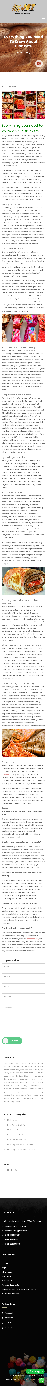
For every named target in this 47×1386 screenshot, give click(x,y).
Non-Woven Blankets (16, 1125)
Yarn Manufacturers (10, 1293)
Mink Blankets (13, 1120)
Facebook (9, 1313)
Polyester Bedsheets (10, 1285)
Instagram (9, 1318)
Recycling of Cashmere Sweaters (21, 1149)
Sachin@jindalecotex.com (16, 1226)
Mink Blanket (7, 1276)
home (20, 52)
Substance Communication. (30, 1379)
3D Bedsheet (7, 1280)
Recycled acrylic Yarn (16, 1135)
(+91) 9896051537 (12, 1235)
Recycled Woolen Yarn (16, 1140)
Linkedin (8, 1322)
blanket (5, 774)
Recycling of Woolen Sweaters (20, 1144)
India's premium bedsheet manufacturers (19, 1289)
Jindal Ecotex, (32, 938)
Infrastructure (7, 1272)
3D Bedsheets (13, 1130)
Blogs (4, 1267)
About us (5, 1263)
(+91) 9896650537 (12, 1239)
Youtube (8, 1327)
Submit (14, 1040)
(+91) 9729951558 (12, 1244)
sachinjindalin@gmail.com (16, 1230)
